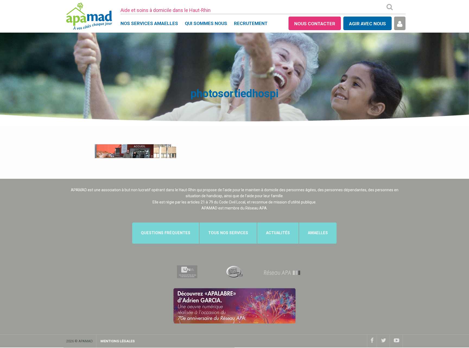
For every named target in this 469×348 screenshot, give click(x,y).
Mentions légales (117, 341)
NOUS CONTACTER (314, 23)
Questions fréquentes (165, 233)
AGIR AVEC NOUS (367, 23)
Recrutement (251, 23)
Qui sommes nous (206, 23)
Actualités (278, 233)
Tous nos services (228, 233)
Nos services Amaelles (149, 23)
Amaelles (318, 233)
